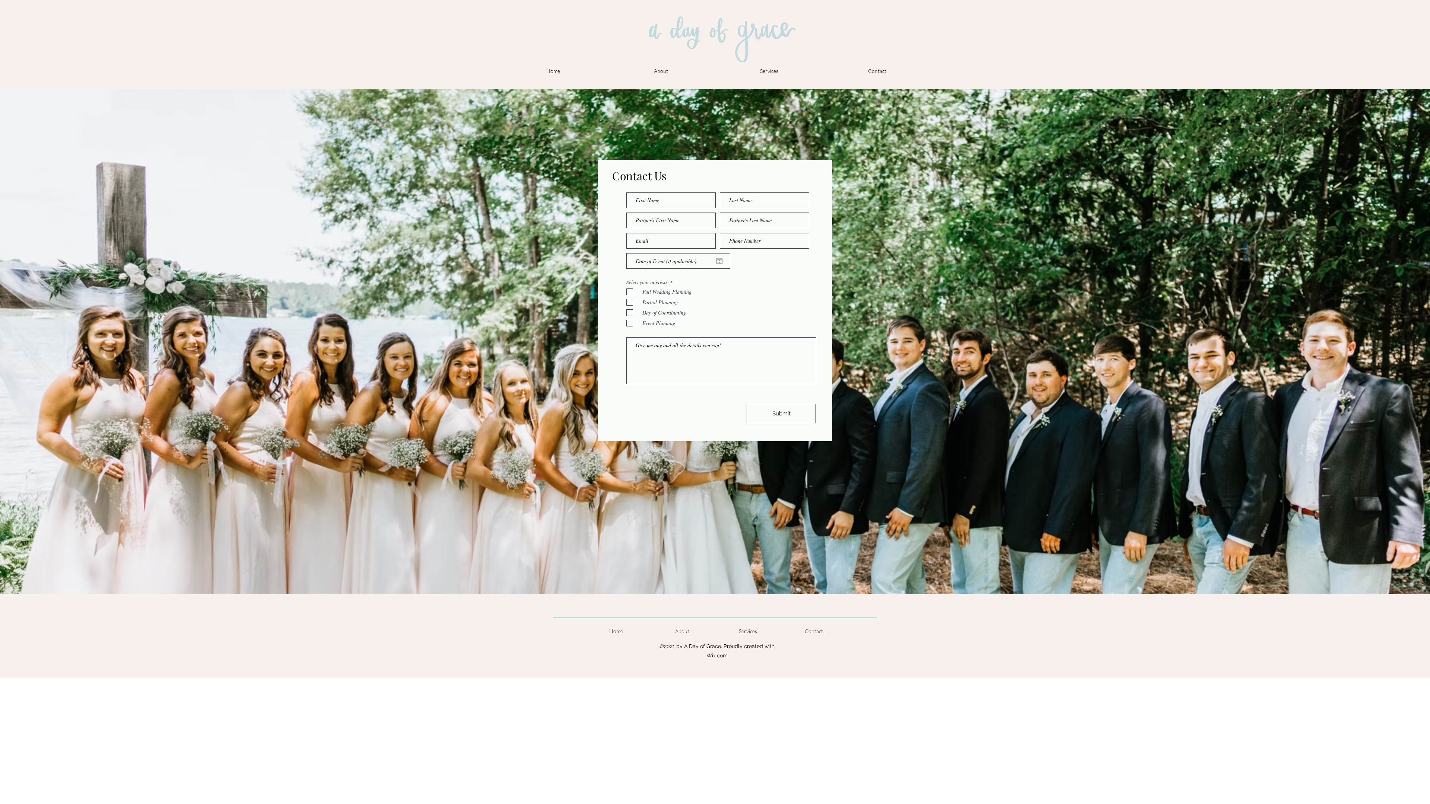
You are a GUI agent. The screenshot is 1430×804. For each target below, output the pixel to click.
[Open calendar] (719, 261)
